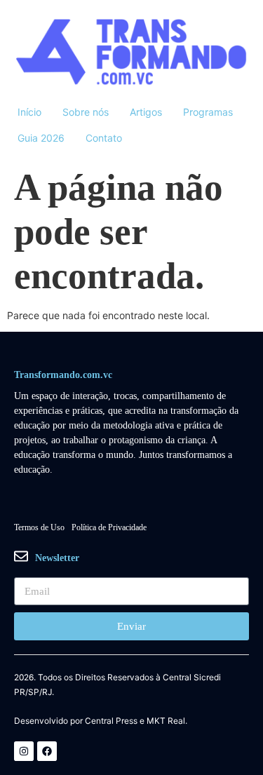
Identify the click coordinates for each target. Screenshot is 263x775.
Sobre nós (85, 112)
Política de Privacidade (109, 527)
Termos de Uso (39, 527)
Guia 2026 (41, 138)
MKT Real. (167, 721)
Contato (104, 138)
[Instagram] (24, 751)
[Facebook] (47, 751)
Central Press (111, 721)
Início (29, 112)
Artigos (146, 112)
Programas (208, 112)
